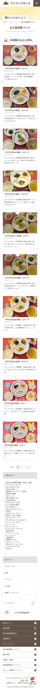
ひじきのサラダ (13, 487)
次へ (27, 467)
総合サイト (7, 623)
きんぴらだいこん (14, 509)
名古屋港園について (11, 649)
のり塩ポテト (12, 507)
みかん (9, 548)
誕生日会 (10, 531)
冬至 (8, 511)
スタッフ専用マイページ (12, 670)
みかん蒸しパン (13, 489)
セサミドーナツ (13, 542)
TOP (4, 22)
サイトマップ (8, 644)
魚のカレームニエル (15, 544)
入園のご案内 (8, 660)
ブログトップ (13, 22)
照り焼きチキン (13, 498)
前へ (13, 467)
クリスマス (11, 524)
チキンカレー (12, 526)
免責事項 (6, 639)
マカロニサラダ (13, 546)
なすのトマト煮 (13, 502)
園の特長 (6, 654)
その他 (7, 586)
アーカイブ (9, 603)
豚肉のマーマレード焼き (16, 491)
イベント (8, 579)
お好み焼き (11, 500)
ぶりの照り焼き (13, 505)
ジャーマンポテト (14, 522)
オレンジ (10, 496)
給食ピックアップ (12, 593)
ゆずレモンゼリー (14, 513)
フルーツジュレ (13, 533)
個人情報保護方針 (10, 633)
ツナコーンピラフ (14, 485)
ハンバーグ (11, 535)
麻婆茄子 (10, 537)
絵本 (6, 573)
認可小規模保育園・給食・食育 (19, 483)
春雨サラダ (11, 540)
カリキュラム (10, 566)
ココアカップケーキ (15, 529)
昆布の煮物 (11, 494)
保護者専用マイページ (12, 665)
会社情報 (6, 628)
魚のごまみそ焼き (14, 515)
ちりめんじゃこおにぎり (16, 520)
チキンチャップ (13, 518)
